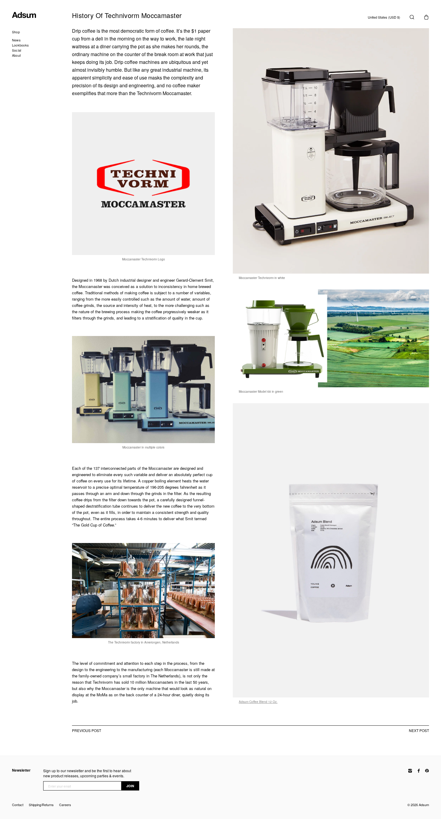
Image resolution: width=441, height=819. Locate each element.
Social (16, 50)
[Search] (412, 17)
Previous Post (86, 730)
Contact (17, 804)
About (16, 55)
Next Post (419, 730)
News (16, 40)
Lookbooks (20, 45)
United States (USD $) (384, 17)
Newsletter (21, 770)
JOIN (130, 786)
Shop (16, 31)
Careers (65, 804)
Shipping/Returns (41, 804)
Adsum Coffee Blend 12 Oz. (258, 702)
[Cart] (426, 17)
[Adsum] (42, 16)
